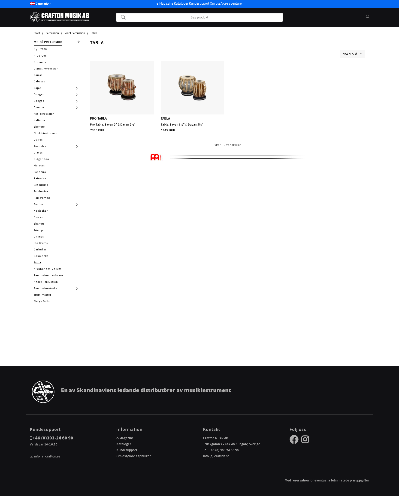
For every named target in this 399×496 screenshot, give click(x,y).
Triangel (39, 230)
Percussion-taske (45, 288)
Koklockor (41, 211)
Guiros (38, 139)
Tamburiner (42, 191)
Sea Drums (41, 185)
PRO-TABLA (98, 118)
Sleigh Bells (42, 301)
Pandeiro (40, 172)
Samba (38, 204)
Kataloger (181, 3)
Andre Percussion (46, 282)
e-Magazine (165, 3)
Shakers (39, 223)
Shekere (39, 127)
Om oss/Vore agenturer (226, 3)
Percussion (52, 33)
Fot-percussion (44, 114)
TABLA (165, 118)
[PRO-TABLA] (122, 101)
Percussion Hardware (48, 275)
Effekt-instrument (46, 133)
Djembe (39, 107)
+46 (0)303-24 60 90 (53, 438)
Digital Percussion (46, 68)
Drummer (40, 62)
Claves (38, 152)
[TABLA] (192, 101)
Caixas (38, 75)
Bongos (39, 101)
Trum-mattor (42, 295)
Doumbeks (41, 256)
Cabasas (39, 81)
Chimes (39, 236)
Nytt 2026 (40, 49)
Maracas (39, 165)
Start (37, 33)
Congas (39, 94)
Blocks (38, 217)
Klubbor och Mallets (47, 269)
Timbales (40, 146)
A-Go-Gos (40, 55)
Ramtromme (42, 198)
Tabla (93, 33)
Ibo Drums (41, 243)
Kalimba (39, 120)
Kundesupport (199, 3)
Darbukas (40, 249)
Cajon (38, 88)
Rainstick (40, 178)
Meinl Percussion (74, 33)
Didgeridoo (41, 159)
